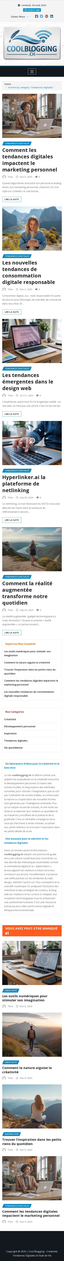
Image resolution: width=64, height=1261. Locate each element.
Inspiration (10, 733)
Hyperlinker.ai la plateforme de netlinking (24, 483)
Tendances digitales (16, 740)
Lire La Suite (12, 199)
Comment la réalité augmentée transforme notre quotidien (27, 593)
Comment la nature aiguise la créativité (27, 662)
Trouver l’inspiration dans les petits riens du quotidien (31, 1141)
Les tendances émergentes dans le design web (27, 381)
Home (8, 83)
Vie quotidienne (13, 747)
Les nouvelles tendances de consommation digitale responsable (28, 272)
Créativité (10, 719)
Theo (10, 176)
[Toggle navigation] (32, 71)
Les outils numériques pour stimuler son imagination (24, 998)
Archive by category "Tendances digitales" (31, 87)
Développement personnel (19, 726)
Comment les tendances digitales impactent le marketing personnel (29, 160)
